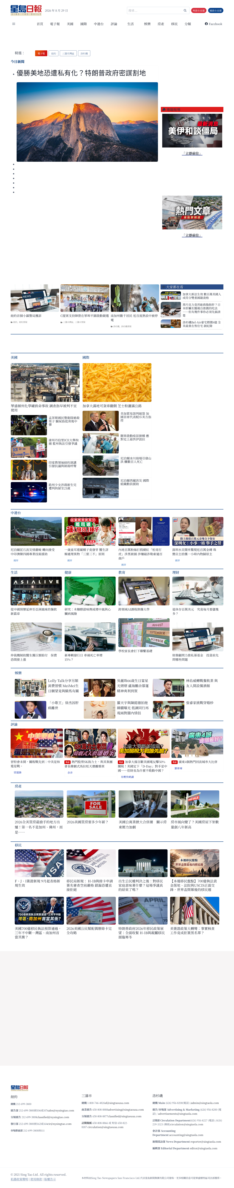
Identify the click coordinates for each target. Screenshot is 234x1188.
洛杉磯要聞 (126, 326)
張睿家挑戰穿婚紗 (199, 702)
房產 (161, 24)
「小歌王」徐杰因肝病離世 (63, 705)
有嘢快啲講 (127, 777)
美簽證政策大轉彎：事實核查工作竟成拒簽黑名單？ (192, 930)
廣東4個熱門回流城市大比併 (195, 762)
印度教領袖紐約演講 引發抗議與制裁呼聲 (62, 464)
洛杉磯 (116, 326)
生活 (14, 572)
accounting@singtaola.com (186, 1135)
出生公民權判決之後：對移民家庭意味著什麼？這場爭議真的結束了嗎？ (140, 885)
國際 (83, 24)
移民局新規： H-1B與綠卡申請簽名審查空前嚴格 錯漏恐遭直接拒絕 (89, 885)
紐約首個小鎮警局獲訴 (26, 315)
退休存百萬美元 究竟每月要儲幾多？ (195, 611)
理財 (175, 572)
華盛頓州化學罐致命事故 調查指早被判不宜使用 (44, 408)
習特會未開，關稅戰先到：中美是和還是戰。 (35, 764)
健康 (68, 572)
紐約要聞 (23, 322)
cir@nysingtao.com (59, 1123)
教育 (121, 572)
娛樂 (147, 24)
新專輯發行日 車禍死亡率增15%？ (83, 657)
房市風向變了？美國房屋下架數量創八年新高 (195, 824)
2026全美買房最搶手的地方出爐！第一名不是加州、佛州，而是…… (39, 827)
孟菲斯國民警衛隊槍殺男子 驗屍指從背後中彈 (64, 421)
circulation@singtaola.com (186, 1124)
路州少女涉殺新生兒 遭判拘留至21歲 (62, 486)
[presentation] (87, 122)
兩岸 (16, 560)
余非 (70, 772)
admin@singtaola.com (205, 1103)
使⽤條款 (36, 1179)
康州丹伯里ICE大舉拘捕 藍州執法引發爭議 (64, 441)
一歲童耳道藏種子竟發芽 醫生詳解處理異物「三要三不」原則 (86, 551)
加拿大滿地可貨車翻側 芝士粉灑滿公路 (112, 406)
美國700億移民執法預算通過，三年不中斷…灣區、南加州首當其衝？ (38, 932)
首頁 (40, 24)
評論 (14, 724)
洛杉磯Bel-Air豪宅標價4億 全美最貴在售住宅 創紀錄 (202, 324)
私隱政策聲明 (19, 1179)
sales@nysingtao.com (60, 1110)
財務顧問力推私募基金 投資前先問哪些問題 (195, 657)
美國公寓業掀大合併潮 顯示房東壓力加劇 (143, 824)
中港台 (99, 24)
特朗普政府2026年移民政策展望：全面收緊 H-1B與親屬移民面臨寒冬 (141, 932)
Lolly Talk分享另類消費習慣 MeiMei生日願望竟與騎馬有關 (63, 685)
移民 (174, 24)
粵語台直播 (199, 10)
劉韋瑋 (178, 768)
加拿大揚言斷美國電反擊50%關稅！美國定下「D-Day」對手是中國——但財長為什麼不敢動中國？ (142, 766)
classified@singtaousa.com (124, 1116)
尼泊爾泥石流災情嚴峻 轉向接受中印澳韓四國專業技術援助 (33, 551)
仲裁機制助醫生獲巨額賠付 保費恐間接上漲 (34, 657)
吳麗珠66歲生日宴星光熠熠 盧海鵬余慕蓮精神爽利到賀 (133, 685)
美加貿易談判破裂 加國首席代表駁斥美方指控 (135, 417)
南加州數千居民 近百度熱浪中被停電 (134, 317)
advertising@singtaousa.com (126, 1109)
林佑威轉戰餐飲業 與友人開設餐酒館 (202, 683)
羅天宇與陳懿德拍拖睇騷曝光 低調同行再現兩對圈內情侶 (133, 707)
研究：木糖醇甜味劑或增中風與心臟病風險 (88, 611)
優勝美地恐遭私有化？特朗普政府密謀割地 (81, 73)
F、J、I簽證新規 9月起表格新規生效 (37, 883)
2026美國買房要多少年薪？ (88, 821)
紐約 (15, 322)
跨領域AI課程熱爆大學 (134, 609)
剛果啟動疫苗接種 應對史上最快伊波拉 (134, 437)
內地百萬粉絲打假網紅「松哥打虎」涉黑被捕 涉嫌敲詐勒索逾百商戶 (140, 553)
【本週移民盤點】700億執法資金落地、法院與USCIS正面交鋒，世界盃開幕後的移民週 (193, 885)
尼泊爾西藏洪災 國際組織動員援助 (134, 482)
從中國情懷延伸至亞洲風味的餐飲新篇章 (34, 611)
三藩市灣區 (68, 322)
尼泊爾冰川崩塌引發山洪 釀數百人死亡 (135, 459)
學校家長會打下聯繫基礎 (135, 651)
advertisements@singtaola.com (177, 1113)
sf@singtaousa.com (117, 1103)
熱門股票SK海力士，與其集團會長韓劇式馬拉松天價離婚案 (88, 764)
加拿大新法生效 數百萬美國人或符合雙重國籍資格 (202, 295)
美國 (70, 24)
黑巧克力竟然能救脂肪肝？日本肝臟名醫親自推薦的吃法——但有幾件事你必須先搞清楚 (201, 310)
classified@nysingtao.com (53, 1117)
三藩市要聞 (80, 322)
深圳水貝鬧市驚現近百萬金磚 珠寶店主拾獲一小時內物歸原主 (194, 551)
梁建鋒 (17, 772)
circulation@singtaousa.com (106, 1127)
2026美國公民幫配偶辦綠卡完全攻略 (89, 930)
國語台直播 (216, 10)
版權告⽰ (50, 1179)
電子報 (55, 24)
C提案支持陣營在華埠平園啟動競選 (84, 315)
